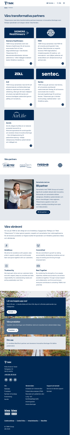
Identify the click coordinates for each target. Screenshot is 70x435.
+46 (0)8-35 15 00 (10, 374)
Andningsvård (30, 401)
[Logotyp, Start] (9, 3)
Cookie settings (9, 420)
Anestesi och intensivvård (34, 388)
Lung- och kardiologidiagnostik (32, 398)
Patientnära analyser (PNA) (34, 391)
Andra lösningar (31, 404)
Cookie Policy (21, 420)
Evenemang (8, 396)
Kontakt (10, 312)
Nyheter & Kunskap (10, 394)
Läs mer (31, 63)
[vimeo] (15, 380)
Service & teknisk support (55, 388)
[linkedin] (10, 380)
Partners (7, 388)
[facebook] (6, 380)
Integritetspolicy (33, 420)
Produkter (11, 330)
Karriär (6, 399)
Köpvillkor (44, 420)
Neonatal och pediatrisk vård (35, 394)
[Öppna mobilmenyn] (64, 3)
